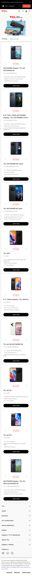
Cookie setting (26, 572)
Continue (26, 6)
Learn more (16, 85)
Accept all (9, 572)
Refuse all (17, 572)
